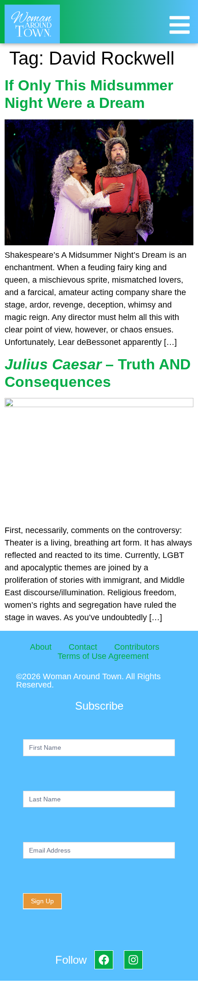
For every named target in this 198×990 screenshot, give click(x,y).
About (41, 647)
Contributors (136, 647)
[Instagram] (133, 959)
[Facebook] (103, 959)
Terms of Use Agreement (103, 656)
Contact (83, 647)
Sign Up (42, 901)
